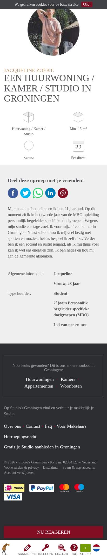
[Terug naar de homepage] (6, 550)
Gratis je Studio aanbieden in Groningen (42, 446)
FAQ (74, 553)
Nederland (89, 462)
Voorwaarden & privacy (21, 467)
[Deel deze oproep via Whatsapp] (38, 193)
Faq (48, 426)
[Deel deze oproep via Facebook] (13, 193)
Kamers (68, 379)
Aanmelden (27, 553)
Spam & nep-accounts (79, 467)
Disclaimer (51, 467)
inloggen (45, 553)
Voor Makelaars (71, 426)
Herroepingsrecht (20, 436)
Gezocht (62, 553)
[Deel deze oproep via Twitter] (25, 193)
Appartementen (38, 386)
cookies (41, 4)
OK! (87, 4)
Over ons (12, 426)
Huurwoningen (40, 379)
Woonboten (71, 386)
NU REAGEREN (53, 532)
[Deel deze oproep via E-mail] (63, 193)
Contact (33, 426)
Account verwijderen (19, 473)
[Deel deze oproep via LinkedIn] (50, 193)
